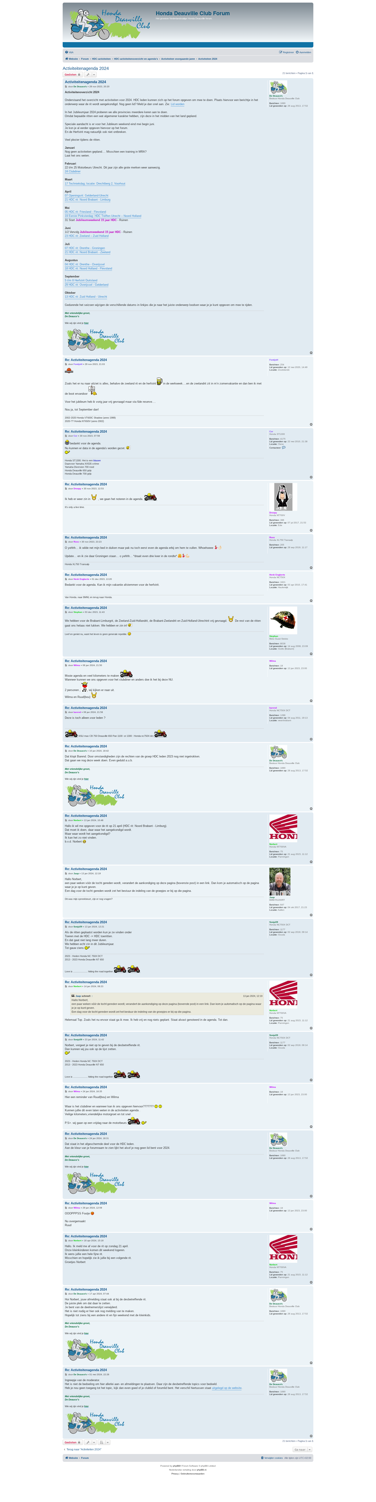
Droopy (273, 512)
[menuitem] (69, 52)
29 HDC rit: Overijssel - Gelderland (86, 284)
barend (273, 708)
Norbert (273, 844)
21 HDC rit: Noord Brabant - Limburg (87, 199)
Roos (272, 537)
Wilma (272, 661)
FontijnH (273, 360)
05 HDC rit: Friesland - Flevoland (85, 211)
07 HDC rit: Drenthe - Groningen (85, 248)
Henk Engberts (277, 575)
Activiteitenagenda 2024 (86, 68)
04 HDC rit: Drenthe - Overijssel (85, 264)
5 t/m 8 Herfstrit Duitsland (81, 280)
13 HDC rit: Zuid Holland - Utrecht (86, 296)
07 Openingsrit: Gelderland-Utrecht (86, 195)
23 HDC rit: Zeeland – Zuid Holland (87, 235)
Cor (271, 431)
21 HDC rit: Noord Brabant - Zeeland (87, 252)
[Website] (110, 23)
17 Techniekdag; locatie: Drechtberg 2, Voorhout (95, 183)
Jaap (272, 897)
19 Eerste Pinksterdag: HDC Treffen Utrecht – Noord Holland (103, 216)
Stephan (273, 636)
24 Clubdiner (73, 171)
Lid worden (177, 104)
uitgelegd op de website (227, 1388)
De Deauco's (276, 96)
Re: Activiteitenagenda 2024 (86, 360)
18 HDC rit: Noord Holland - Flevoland (88, 268)
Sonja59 (273, 922)
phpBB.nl (201, 1470)
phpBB (176, 1466)
